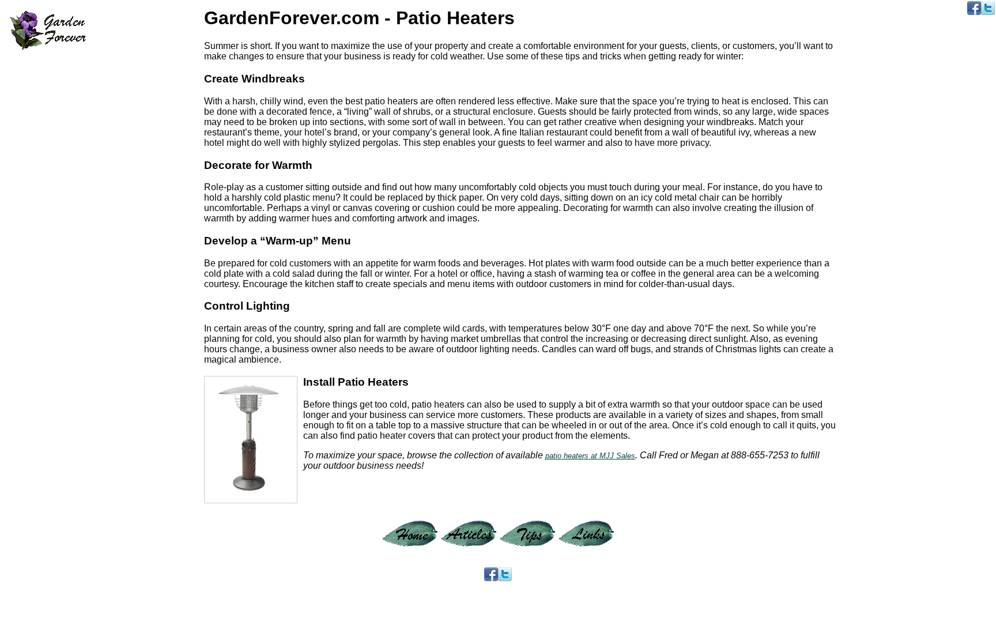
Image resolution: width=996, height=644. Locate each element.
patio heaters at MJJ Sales (590, 455)
